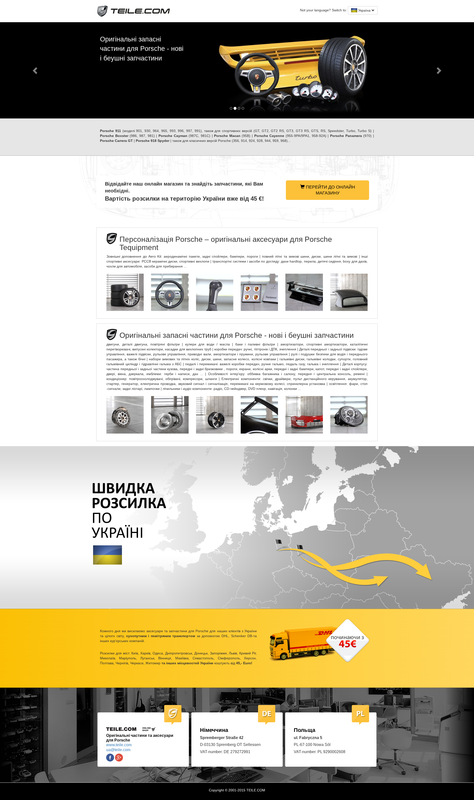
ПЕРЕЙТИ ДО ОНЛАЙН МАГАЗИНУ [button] (330, 190)
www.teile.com (119, 745)
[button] (35, 70)
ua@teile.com (118, 750)
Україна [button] (364, 10)
